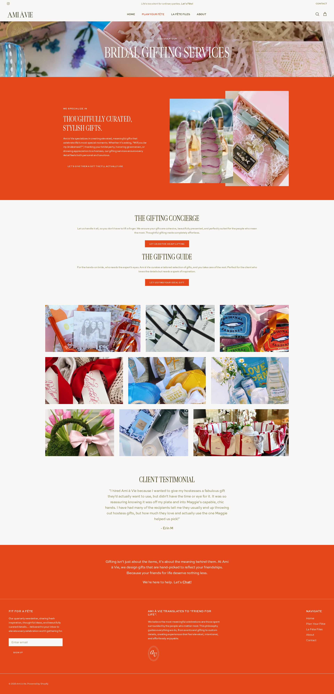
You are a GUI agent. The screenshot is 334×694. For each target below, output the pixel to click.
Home (131, 14)
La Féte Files (314, 629)
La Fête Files (180, 14)
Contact (321, 3)
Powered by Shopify (37, 683)
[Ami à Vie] (20, 14)
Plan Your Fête (153, 14)
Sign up (18, 652)
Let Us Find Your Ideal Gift (167, 282)
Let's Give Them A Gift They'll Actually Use (95, 166)
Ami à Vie (21, 683)
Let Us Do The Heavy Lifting (167, 244)
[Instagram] (8, 3)
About (201, 14)
